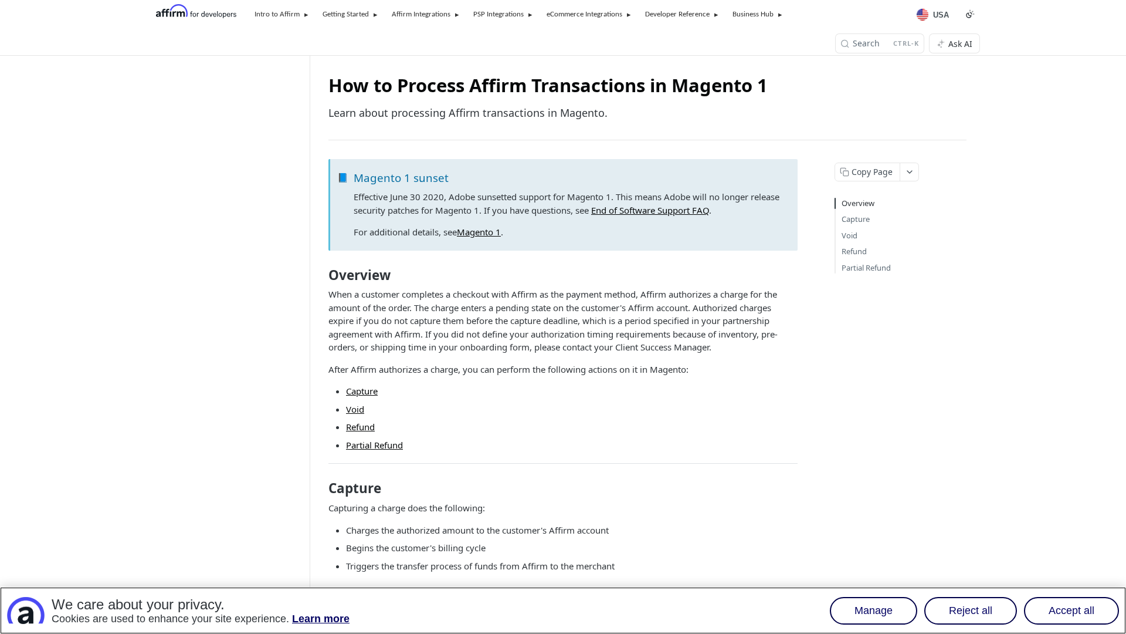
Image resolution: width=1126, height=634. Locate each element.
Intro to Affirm (277, 14)
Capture (362, 391)
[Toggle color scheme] (970, 14)
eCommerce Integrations (584, 14)
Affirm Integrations (421, 14)
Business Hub (753, 14)
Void (355, 409)
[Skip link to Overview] (320, 275)
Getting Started (346, 14)
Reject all (970, 610)
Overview (858, 203)
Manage (873, 610)
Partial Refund (374, 445)
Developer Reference (677, 14)
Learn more (321, 619)
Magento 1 (479, 232)
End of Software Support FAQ (650, 210)
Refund (360, 427)
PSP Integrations (498, 14)
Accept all (1071, 610)
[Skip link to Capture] (320, 488)
